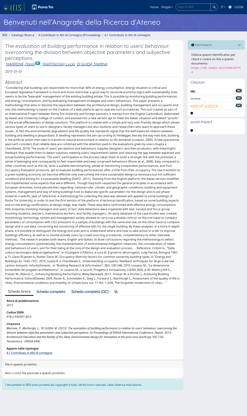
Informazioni (203, 45)
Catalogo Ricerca (22, 35)
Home (154, 7)
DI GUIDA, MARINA (92, 64)
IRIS (4, 35)
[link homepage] (13, 7)
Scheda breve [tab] (19, 291)
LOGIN (238, 7)
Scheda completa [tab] (51, 291)
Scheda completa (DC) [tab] (89, 291)
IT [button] (222, 7)
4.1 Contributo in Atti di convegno (127, 35)
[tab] (116, 291)
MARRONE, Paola (20, 64)
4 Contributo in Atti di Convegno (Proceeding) (69, 35)
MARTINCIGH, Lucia (58, 64)
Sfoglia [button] (166, 7)
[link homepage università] (42, 7)
